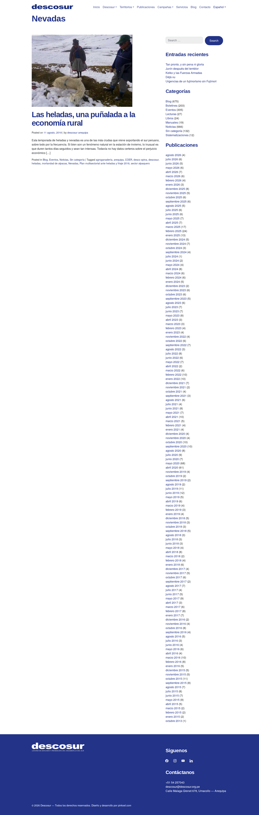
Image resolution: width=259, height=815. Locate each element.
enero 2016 (173, 666)
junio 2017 (172, 594)
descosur (154, 159)
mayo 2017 (173, 598)
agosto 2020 (173, 450)
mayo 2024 (173, 265)
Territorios (126, 7)
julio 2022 (172, 353)
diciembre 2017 (175, 569)
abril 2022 (172, 366)
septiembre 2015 (176, 683)
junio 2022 (172, 358)
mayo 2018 (173, 548)
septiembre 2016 (176, 632)
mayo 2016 (173, 649)
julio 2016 (172, 641)
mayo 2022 (173, 362)
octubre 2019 (174, 476)
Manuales (172, 122)
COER (128, 159)
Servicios (182, 7)
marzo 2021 (173, 421)
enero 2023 (173, 332)
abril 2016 (172, 653)
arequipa (119, 159)
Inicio (96, 7)
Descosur (109, 7)
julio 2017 (172, 590)
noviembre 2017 (176, 573)
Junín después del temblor (182, 69)
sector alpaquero (140, 163)
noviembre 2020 (176, 438)
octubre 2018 (174, 527)
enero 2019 (173, 514)
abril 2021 (172, 417)
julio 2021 (172, 404)
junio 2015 (172, 695)
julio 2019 (172, 489)
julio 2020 (172, 455)
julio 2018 (172, 539)
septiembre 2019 (176, 480)
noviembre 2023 (176, 290)
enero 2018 (173, 565)
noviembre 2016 (176, 624)
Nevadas (73, 163)
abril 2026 (172, 172)
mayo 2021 (173, 412)
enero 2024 (173, 282)
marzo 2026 (173, 176)
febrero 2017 (173, 611)
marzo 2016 (173, 657)
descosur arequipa (77, 132)
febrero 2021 (173, 425)
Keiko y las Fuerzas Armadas (184, 73)
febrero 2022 (173, 374)
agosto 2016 (173, 636)
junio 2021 (172, 408)
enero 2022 (173, 379)
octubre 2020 (174, 442)
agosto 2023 (173, 303)
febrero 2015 (173, 712)
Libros (169, 118)
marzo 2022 (173, 370)
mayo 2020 (173, 463)
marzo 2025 (173, 227)
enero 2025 (173, 235)
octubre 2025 (174, 197)
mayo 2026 (173, 168)
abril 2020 (172, 467)
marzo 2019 (173, 505)
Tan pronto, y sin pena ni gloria (185, 64)
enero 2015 (173, 717)
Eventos (53, 159)
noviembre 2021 (176, 387)
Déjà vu (170, 77)
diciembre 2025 (175, 189)
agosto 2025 (173, 206)
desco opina (140, 159)
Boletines (171, 105)
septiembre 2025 (176, 201)
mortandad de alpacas (54, 163)
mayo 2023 (173, 315)
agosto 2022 (173, 349)
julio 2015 (172, 691)
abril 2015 (172, 704)
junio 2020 (172, 459)
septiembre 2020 (176, 446)
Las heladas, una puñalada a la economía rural (83, 118)
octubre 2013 (174, 721)
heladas (36, 163)
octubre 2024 (174, 248)
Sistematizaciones (177, 135)
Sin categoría (77, 159)
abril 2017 (172, 603)
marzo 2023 (173, 324)
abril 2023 (172, 320)
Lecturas (171, 114)
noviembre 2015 (176, 674)
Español (218, 7)
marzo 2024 (173, 273)
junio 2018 (172, 543)
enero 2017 (173, 615)
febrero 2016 (173, 662)
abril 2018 (172, 552)
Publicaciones (146, 7)
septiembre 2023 (176, 298)
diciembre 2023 (175, 286)
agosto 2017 (173, 586)
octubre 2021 (174, 391)
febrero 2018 (173, 560)
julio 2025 (172, 210)
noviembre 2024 (176, 244)
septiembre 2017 (176, 581)
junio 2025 (172, 214)
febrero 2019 (173, 510)
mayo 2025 (173, 218)
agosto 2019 (173, 484)
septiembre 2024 (176, 252)
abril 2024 (172, 269)
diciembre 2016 (175, 619)
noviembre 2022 (176, 336)
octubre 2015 (174, 679)
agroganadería (104, 159)
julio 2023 (172, 307)
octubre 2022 (174, 341)
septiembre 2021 (176, 396)
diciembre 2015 (175, 670)
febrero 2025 (173, 231)
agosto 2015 (173, 687)
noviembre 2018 (176, 522)
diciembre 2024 (175, 239)
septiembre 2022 (176, 345)
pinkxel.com (124, 805)
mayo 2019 (173, 497)
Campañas (164, 7)
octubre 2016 (174, 628)
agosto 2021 (173, 400)
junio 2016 (172, 645)
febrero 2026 (173, 180)
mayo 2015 (173, 700)
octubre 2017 (174, 577)
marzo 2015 (173, 708)
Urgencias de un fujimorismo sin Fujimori (191, 81)
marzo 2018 (173, 556)
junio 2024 (172, 260)
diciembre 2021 (175, 383)
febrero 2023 (173, 328)
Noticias (64, 159)
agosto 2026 (173, 155)
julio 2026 (172, 159)
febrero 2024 (173, 277)
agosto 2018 (173, 535)
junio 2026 (172, 163)
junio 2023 (172, 311)
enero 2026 (173, 184)
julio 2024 (172, 256)
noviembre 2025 (176, 193)
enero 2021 (173, 429)
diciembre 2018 (175, 518)
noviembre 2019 (176, 472)
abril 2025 (172, 222)
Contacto (205, 7)
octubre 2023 (174, 294)
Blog (193, 7)
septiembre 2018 (176, 531)
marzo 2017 (173, 607)
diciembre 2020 (175, 434)
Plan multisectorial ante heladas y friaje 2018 (105, 163)
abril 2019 (172, 501)
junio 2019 (172, 493)
